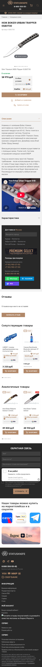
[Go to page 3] (5, 377)
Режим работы (7, 630)
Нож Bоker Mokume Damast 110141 (9, 410)
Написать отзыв (13, 315)
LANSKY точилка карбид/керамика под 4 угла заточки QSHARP (10, 350)
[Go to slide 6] (22, 66)
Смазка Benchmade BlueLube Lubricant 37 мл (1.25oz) (31, 349)
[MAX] (4, 561)
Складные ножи (15, 17)
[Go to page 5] (8, 377)
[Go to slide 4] (19, 66)
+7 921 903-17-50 (12, 267)
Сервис (4, 599)
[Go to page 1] (2, 377)
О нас (3, 601)
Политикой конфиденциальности (16, 663)
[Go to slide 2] (16, 66)
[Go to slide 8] (25, 66)
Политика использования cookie (13, 647)
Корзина (5, 613)
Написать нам (6, 628)
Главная (4, 17)
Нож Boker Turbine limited (30, 410)
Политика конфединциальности (13, 645)
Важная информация (9, 588)
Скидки (4, 596)
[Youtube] (12, 561)
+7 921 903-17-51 (12, 264)
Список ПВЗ (6, 593)
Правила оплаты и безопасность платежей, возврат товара (20, 651)
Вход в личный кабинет (10, 610)
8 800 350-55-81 (12, 274)
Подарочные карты (8, 591)
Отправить (19, 491)
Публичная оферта (8, 642)
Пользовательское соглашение (13, 639)
